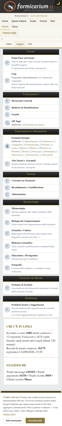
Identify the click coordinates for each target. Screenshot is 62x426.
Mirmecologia (31, 202)
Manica (33, 147)
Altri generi (47, 154)
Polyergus (37, 151)
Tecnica (31, 174)
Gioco (15, 26)
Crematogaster (32, 144)
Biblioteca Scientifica (22, 242)
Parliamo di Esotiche (22, 284)
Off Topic (16, 121)
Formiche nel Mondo (31, 278)
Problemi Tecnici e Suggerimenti (28, 304)
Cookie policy (9, 414)
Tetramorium (33, 154)
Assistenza (31, 298)
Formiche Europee (21, 138)
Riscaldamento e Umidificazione (27, 187)
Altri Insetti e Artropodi (24, 160)
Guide (33, 21)
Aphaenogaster (31, 141)
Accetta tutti (35, 420)
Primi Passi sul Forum (23, 58)
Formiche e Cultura (21, 230)
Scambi (15, 114)
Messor (24, 147)
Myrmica (44, 147)
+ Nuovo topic (9, 32)
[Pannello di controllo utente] (2, 44)
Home (5, 21)
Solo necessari (13, 420)
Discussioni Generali (22, 100)
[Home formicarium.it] (31, 6)
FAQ (30, 44)
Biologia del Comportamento (26, 221)
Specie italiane (19, 21)
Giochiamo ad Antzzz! (34, 124)
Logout (20, 44)
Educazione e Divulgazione (25, 255)
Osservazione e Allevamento (31, 131)
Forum (5, 26)
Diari (52, 21)
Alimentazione (19, 194)
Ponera (26, 151)
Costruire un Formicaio (23, 180)
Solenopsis (50, 151)
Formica (46, 144)
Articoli (43, 21)
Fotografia (17, 264)
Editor (9, 44)
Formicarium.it (31, 94)
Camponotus (47, 141)
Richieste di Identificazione (25, 107)
